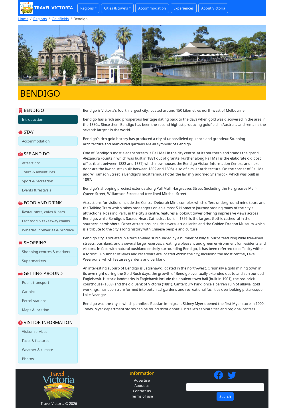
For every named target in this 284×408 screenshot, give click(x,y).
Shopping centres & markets (46, 251)
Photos (28, 358)
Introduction (32, 119)
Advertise (142, 380)
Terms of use (142, 396)
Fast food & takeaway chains (46, 221)
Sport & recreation (37, 181)
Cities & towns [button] (116, 8)
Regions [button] (87, 8)
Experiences (184, 8)
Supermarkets (34, 260)
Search (225, 396)
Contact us (142, 390)
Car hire (28, 291)
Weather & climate (37, 349)
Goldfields (60, 18)
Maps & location (35, 309)
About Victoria (213, 8)
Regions (40, 18)
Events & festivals (36, 190)
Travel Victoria (53, 8)
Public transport (35, 282)
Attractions (31, 162)
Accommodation (152, 8)
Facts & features (35, 340)
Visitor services (34, 331)
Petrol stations (34, 300)
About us (142, 385)
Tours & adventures (38, 172)
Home (23, 18)
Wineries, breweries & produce (48, 230)
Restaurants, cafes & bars (43, 211)
